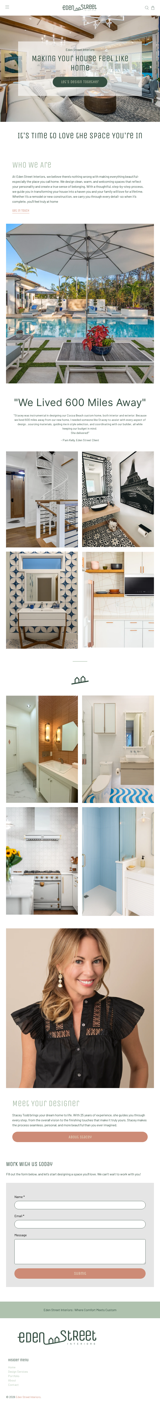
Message (20, 1235)
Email (19, 1216)
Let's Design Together (80, 82)
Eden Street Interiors (28, 1397)
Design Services (18, 1371)
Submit (80, 1273)
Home (11, 1367)
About (12, 1380)
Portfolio (13, 1376)
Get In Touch (20, 210)
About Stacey (80, 1137)
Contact (13, 1384)
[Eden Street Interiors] (80, 8)
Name (19, 1197)
